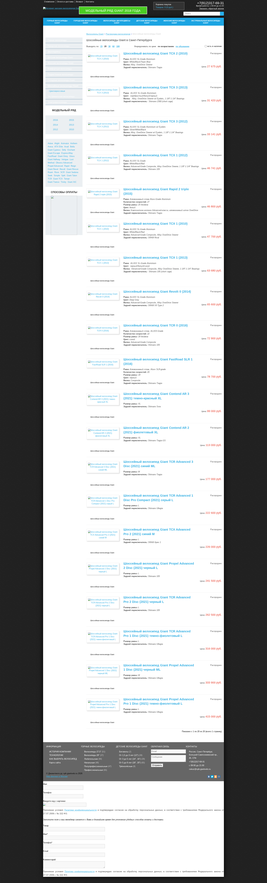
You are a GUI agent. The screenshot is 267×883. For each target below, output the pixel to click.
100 (118, 46)
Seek (50, 175)
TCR (50, 179)
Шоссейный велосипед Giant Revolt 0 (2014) (157, 291)
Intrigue (65, 159)
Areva (50, 146)
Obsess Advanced (64, 163)
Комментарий (49, 859)
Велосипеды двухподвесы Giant (116, 22)
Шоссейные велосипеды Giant (63, 86)
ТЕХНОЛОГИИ (56, 755)
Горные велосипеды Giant (57, 22)
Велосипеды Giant (95, 34)
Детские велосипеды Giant (146, 22)
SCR (62, 172)
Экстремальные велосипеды (61, 96)
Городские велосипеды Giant (85, 22)
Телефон (47, 792)
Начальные (91, 762)
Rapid (66, 166)
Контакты (90, 2)
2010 (71, 129)
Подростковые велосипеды (60, 74)
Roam (50, 172)
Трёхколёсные (127, 766)
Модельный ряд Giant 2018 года (113, 10)
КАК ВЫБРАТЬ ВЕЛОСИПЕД (63, 759)
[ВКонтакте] (208, 776)
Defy (64, 150)
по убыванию (182, 46)
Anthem (73, 143)
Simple (57, 175)
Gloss (72, 156)
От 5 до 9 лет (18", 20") (132, 762)
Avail (66, 146)
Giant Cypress (54, 150)
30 (109, 46)
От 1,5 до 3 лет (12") (130, 755)
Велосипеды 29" (94, 755)
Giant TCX (58, 179)
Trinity (63, 182)
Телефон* (47, 842)
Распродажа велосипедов (118, 34)
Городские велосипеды (58, 46)
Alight (56, 143)
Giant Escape (54, 153)
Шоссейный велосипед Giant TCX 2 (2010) (155, 53)
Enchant (71, 150)
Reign (73, 166)
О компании (49, 2)
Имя (45, 784)
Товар (46, 825)
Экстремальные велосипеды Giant (205, 22)
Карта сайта (55, 762)
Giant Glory (63, 156)
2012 (55, 129)
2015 (71, 120)
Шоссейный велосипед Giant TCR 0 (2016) (155, 325)
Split (63, 175)
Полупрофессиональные (97, 766)
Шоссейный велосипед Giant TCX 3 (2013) (155, 87)
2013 (71, 125)
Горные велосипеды (57, 40)
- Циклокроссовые (56, 91)
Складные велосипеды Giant (61, 80)
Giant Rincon (72, 169)
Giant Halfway (54, 159)
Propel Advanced (55, 166)
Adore (50, 143)
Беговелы (125, 752)
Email (45, 851)
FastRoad (52, 156)
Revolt (62, 169)
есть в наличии (214, 46)
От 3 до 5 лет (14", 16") (132, 759)
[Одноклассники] (215, 776)
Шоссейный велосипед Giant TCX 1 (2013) (155, 257)
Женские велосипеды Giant (174, 22)
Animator (65, 143)
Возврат (79, 2)
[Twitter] (212, 776)
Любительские (93, 759)
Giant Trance (53, 182)
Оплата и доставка (65, 2)
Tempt (67, 179)
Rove (56, 172)
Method (51, 163)
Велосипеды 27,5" (94, 752)
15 (101, 46)
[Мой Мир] (219, 776)
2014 (55, 125)
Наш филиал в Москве (57, 776)
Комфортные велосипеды (60, 69)
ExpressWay (67, 153)
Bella (72, 146)
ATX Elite (58, 146)
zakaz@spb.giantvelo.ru (200, 769)
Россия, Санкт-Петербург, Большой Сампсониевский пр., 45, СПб (203, 755)
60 (113, 46)
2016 (55, 120)
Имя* (45, 834)
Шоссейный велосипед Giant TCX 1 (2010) (155, 223)
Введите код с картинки (54, 801)
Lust (72, 159)
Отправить (157, 765)
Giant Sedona (72, 172)
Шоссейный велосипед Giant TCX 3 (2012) (155, 121)
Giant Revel (53, 169)
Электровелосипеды (57, 102)
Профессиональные (95, 770)
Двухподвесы (54, 51)
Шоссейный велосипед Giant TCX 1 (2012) (155, 155)
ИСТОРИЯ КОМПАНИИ (60, 752)
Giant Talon (72, 175)
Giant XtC (72, 182)
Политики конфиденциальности (80, 810)
